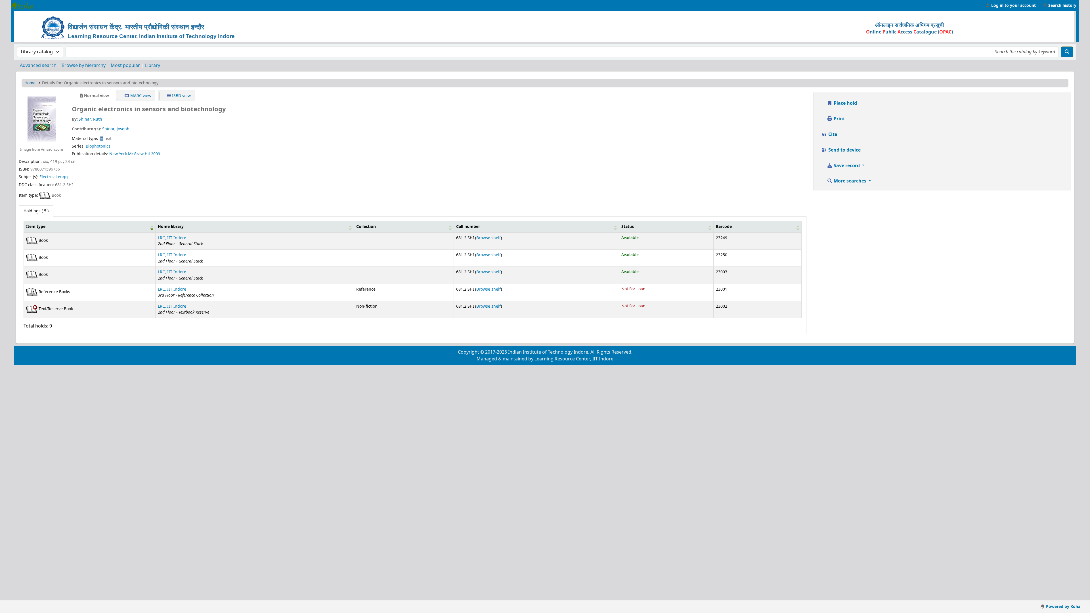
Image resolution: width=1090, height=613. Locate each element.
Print (839, 119)
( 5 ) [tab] (36, 211)
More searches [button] (850, 181)
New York (118, 154)
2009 (155, 154)
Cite (832, 134)
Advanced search (38, 65)
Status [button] (627, 227)
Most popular (125, 65)
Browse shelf (488, 238)
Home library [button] (171, 227)
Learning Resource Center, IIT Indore (25, 5)
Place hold (845, 103)
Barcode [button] (724, 227)
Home (29, 83)
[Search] (1067, 52)
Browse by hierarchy (84, 65)
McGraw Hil (139, 154)
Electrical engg (53, 177)
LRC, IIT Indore (172, 238)
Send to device (844, 150)
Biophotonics (98, 146)
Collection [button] (366, 227)
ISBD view (181, 96)
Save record (847, 165)
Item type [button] (35, 227)
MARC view (140, 96)
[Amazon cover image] (41, 119)
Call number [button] (468, 227)
